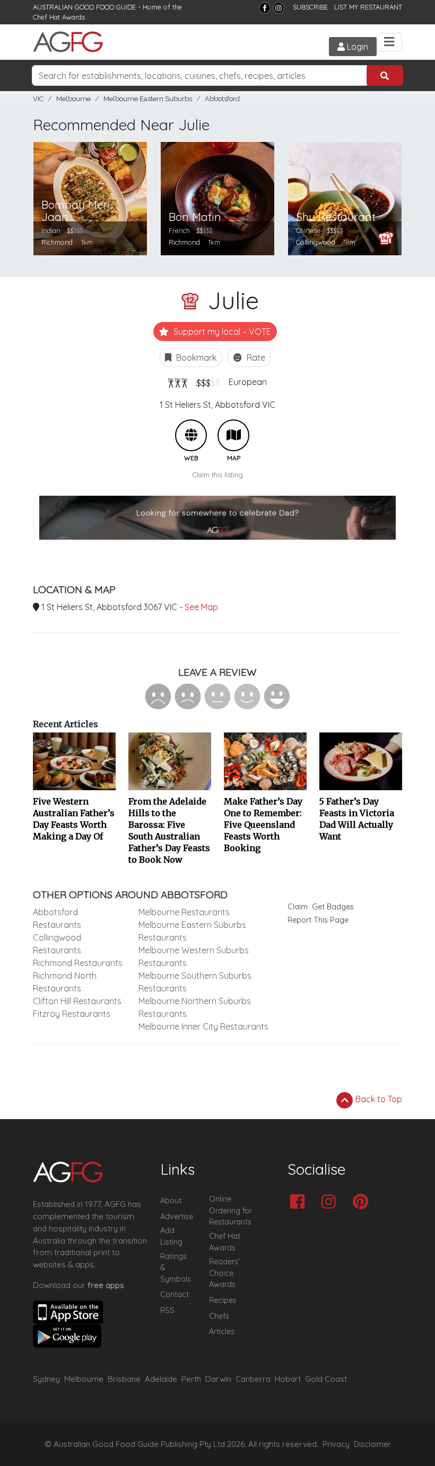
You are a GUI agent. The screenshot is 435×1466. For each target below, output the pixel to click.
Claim (298, 906)
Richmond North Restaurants (65, 982)
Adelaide (161, 1379)
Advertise (176, 1216)
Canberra (253, 1379)
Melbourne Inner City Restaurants (203, 1026)
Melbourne (73, 99)
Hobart (288, 1379)
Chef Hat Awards (59, 17)
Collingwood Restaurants (57, 943)
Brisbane (124, 1379)
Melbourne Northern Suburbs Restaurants (194, 1007)
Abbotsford (222, 99)
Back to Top (377, 1099)
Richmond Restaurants (78, 963)
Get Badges (333, 906)
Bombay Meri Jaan (75, 211)
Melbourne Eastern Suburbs (147, 99)
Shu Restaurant (336, 217)
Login (356, 46)
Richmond (57, 242)
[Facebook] (265, 8)
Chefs (219, 1316)
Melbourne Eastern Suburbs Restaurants (192, 931)
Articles (221, 1331)
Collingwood (315, 242)
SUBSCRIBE (310, 7)
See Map (201, 607)
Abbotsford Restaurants (57, 918)
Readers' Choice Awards (224, 1273)
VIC (38, 99)
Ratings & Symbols (175, 1268)
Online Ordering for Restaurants (230, 1210)
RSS (167, 1310)
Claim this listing (218, 474)
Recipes (223, 1300)
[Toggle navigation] (389, 42)
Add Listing (171, 1236)
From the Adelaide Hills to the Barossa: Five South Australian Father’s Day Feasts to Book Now (169, 830)
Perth (191, 1379)
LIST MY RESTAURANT (368, 7)
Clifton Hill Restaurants (77, 1001)
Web (191, 435)
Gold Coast (326, 1379)
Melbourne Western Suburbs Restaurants (193, 956)
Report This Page (318, 920)
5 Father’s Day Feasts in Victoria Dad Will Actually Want (356, 819)
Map (233, 435)
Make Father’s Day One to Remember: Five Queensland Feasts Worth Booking (263, 824)
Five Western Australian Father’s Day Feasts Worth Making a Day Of (74, 819)
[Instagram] (278, 8)
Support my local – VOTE (221, 331)
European (248, 382)
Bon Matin (195, 217)
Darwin (218, 1379)
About (170, 1200)
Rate (255, 357)
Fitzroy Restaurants (71, 1013)
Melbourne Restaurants (184, 912)
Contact (174, 1294)
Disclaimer (372, 1444)
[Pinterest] (363, 1202)
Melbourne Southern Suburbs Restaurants (194, 982)
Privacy (336, 1444)
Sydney (46, 1379)
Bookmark (195, 357)
